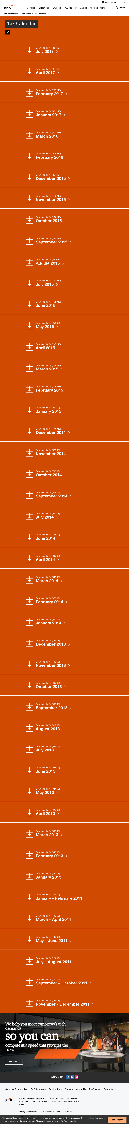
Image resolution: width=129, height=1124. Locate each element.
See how (12, 1061)
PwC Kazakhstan (11, 14)
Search (122, 7)
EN (122, 2)
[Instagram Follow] (76, 1077)
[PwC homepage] (8, 6)
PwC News (26, 14)
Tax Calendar (40, 14)
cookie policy (54, 1121)
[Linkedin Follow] (68, 1077)
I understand (117, 1119)
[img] (7, 32)
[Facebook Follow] (72, 1077)
